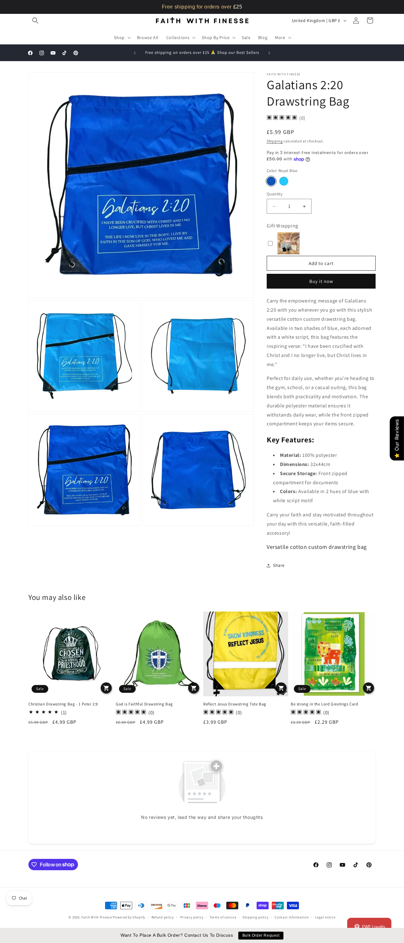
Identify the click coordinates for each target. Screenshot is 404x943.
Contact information (292, 917)
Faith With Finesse (96, 917)
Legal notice (325, 917)
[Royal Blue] (271, 181)
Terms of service (223, 917)
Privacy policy (192, 917)
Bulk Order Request (261, 935)
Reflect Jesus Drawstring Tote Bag (234, 704)
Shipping (275, 141)
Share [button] (279, 565)
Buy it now (321, 281)
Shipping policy (255, 917)
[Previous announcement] (135, 53)
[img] (282, 118)
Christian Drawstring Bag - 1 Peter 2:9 (63, 704)
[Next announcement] (269, 53)
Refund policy (163, 917)
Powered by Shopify (129, 917)
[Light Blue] (283, 181)
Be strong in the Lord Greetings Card (324, 704)
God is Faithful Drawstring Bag (144, 704)
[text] (202, 7)
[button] (35, 20)
